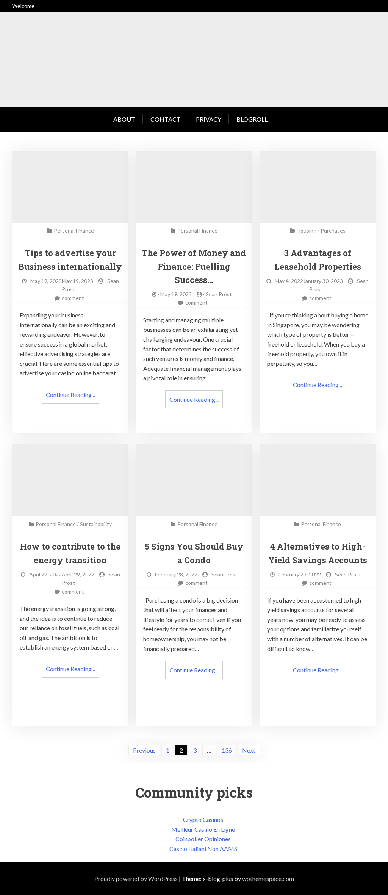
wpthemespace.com (268, 878)
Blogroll (252, 119)
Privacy (208, 119)
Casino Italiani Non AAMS (203, 848)
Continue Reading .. (70, 394)
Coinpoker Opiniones (203, 838)
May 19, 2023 (176, 294)
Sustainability (96, 524)
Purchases (333, 230)
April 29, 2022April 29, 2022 (61, 574)
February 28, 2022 (176, 574)
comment (73, 298)
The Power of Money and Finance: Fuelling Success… (194, 266)
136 (227, 750)
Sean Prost (219, 294)
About (124, 119)
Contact (165, 119)
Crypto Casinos (203, 819)
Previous (144, 750)
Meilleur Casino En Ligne (203, 829)
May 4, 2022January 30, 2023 (309, 281)
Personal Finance (74, 230)
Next (248, 750)
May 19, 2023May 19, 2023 (61, 281)
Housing (306, 230)
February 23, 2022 (299, 574)
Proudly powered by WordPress (136, 878)
